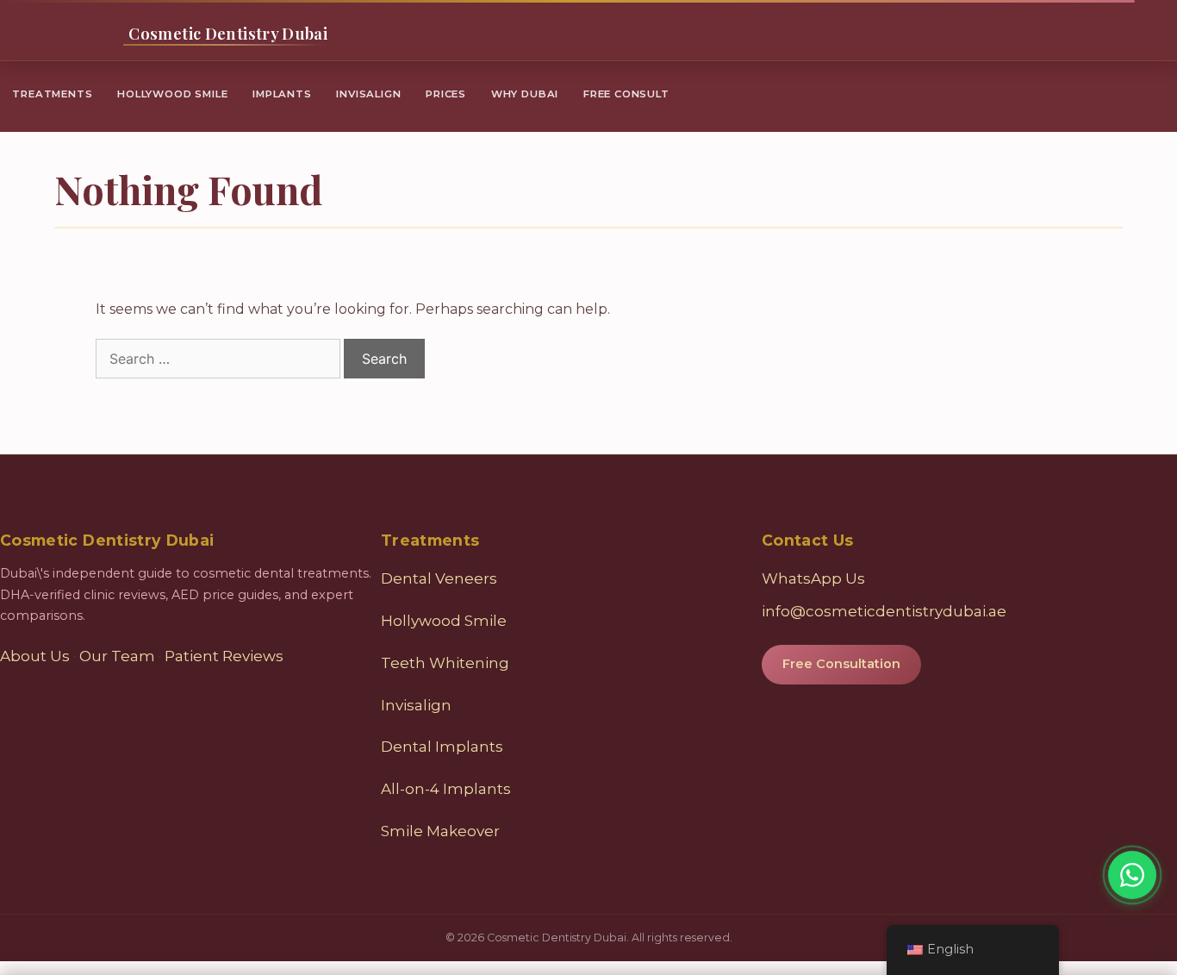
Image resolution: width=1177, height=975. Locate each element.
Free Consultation (841, 664)
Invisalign (368, 94)
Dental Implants (442, 746)
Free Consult (626, 94)
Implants (281, 94)
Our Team (117, 656)
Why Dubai (524, 94)
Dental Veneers (439, 578)
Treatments (52, 94)
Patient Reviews (224, 656)
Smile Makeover (440, 831)
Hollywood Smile (172, 94)
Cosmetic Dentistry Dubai (227, 33)
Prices (446, 94)
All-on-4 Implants (446, 788)
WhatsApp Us (813, 578)
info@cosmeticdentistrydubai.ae (884, 611)
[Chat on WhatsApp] (1132, 875)
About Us (35, 656)
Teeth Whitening (445, 663)
